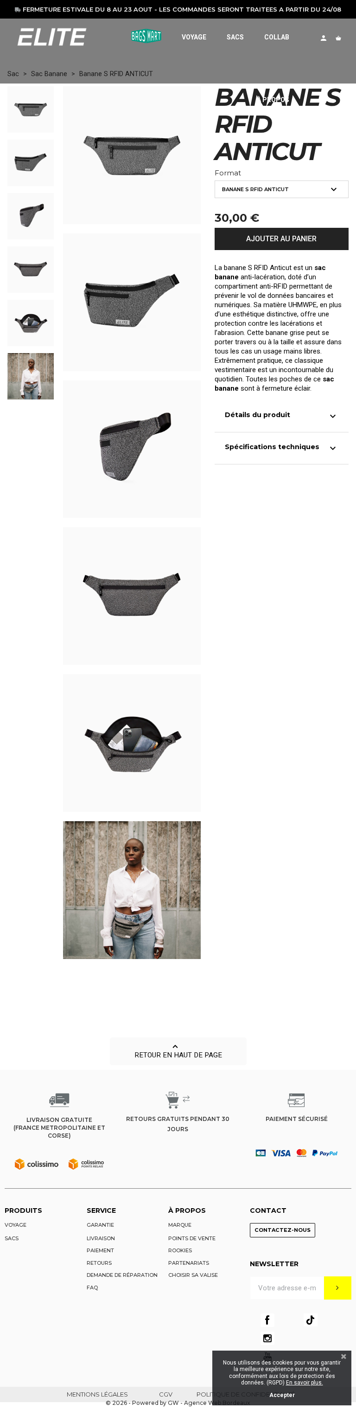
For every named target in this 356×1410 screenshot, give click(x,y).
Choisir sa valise (193, 1275)
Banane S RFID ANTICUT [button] (280, 189)
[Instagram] (267, 1338)
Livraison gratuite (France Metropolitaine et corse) (59, 1127)
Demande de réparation (122, 1275)
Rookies (180, 1250)
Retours (99, 1263)
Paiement (100, 1250)
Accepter (282, 1395)
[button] (178, 1051)
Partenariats (188, 1263)
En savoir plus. (304, 1382)
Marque (179, 1225)
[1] (337, 1288)
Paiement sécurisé (297, 1118)
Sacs (12, 1238)
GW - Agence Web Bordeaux (209, 1402)
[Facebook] (267, 1320)
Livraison (101, 1238)
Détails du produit (281, 416)
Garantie (100, 1225)
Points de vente (192, 1238)
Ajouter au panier (281, 238)
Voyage (15, 1225)
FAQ (92, 1287)
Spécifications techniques (281, 448)
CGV (165, 1394)
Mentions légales (97, 1394)
